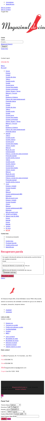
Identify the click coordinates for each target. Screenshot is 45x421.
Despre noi (9, 323)
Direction (4, 407)
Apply (4, 419)
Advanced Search (6, 44)
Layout (3, 412)
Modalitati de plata (12, 339)
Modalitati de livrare (12, 341)
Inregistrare (10, 2)
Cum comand (10, 337)
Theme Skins (5, 405)
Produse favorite (11, 243)
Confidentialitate (11, 329)
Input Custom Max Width (8, 416)
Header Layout (5, 410)
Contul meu (9, 241)
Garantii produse (11, 345)
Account (3, 68)
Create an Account (12, 245)
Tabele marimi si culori (13, 347)
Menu (3, 66)
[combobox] (12, 42)
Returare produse (11, 343)
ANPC (7, 333)
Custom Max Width (7, 414)
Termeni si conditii (12, 325)
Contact (8, 331)
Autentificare (10, 4)
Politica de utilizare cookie (14, 327)
